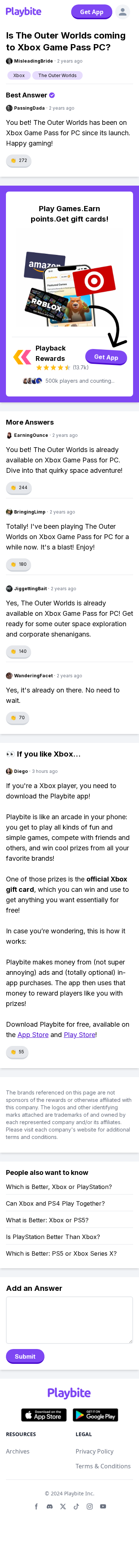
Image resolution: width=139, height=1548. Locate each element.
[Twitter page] (63, 1506)
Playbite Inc (78, 1493)
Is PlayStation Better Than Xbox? (53, 1236)
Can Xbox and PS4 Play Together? (55, 1203)
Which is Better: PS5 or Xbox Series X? (61, 1253)
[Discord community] (50, 1506)
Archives (18, 1451)
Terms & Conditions (103, 1466)
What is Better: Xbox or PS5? (47, 1220)
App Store (33, 1035)
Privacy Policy (94, 1451)
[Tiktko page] (76, 1506)
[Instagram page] (90, 1506)
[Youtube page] (103, 1506)
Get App (91, 12)
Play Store (79, 1035)
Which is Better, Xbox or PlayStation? (59, 1186)
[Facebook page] (36, 1506)
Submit (25, 1356)
